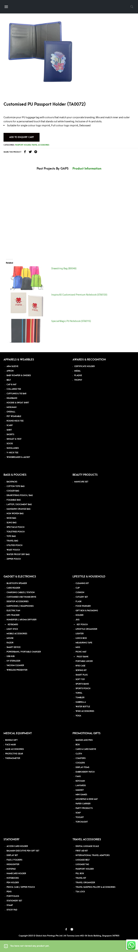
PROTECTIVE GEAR (14, 754)
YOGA (78, 716)
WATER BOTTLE (83, 707)
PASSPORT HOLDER (85, 869)
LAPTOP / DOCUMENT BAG (19, 504)
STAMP (10, 905)
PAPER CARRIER (83, 804)
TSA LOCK (80, 892)
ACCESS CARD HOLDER (17, 846)
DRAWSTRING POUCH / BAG (20, 495)
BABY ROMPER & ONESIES (19, 375)
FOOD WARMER (83, 606)
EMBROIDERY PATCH (85, 772)
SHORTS (10, 434)
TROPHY (78, 380)
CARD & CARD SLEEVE (86, 749)
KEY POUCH (82, 625)
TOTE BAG (11, 536)
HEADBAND (12, 398)
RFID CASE (80, 666)
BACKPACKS (12, 482)
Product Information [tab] (87, 168)
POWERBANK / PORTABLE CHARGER (24, 652)
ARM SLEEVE (12, 366)
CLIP (78, 588)
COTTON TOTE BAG (16, 486)
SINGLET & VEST (14, 439)
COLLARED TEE (14, 389)
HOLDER (79, 615)
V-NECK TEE (12, 453)
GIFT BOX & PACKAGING (87, 611)
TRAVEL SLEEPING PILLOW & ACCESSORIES (95, 887)
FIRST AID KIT (82, 851)
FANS (78, 776)
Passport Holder (23, 145)
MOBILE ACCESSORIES (17, 634)
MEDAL (77, 371)
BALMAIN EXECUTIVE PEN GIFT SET (23, 851)
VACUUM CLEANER (15, 665)
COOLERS (80, 763)
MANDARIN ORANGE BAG (18, 509)
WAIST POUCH (13, 550)
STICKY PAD (12, 910)
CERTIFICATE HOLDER (84, 366)
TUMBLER (80, 698)
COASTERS (80, 758)
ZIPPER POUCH (14, 559)
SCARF (10, 425)
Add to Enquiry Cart (21, 137)
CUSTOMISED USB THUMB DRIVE (21, 597)
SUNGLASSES (13, 448)
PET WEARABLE (14, 416)
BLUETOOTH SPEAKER (17, 583)
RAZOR (10, 643)
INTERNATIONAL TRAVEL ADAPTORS (93, 855)
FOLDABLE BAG (14, 500)
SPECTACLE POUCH (15, 527)
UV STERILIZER (13, 661)
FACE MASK (10, 745)
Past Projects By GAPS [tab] (52, 168)
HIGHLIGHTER (13, 864)
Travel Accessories (40, 145)
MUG (78, 647)
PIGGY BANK (82, 657)
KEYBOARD (13, 625)
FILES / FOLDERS (14, 860)
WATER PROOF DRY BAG (18, 554)
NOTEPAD (11, 869)
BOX (78, 745)
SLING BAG (11, 523)
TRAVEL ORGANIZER (85, 883)
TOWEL (79, 693)
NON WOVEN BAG (15, 513)
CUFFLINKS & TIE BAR (16, 394)
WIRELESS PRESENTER (17, 670)
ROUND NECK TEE (15, 421)
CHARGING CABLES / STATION (21, 592)
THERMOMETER (12, 758)
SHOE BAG (11, 518)
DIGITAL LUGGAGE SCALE (87, 846)
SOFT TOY (80, 679)
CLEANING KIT (82, 583)
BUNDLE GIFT (11, 740)
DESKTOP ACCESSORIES (17, 601)
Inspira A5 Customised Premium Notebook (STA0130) (79, 294)
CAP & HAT (11, 384)
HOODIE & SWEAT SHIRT (18, 403)
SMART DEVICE (14, 647)
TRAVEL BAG (12, 541)
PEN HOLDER (13, 883)
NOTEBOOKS (13, 878)
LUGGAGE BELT (83, 860)
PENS (9, 892)
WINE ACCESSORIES (85, 711)
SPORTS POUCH (83, 688)
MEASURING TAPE (84, 643)
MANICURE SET (81, 482)
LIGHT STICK (12, 629)
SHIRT (9, 430)
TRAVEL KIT (81, 878)
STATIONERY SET (14, 901)
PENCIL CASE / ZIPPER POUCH (21, 887)
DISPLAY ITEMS (82, 767)
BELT (9, 380)
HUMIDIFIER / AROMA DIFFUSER (22, 620)
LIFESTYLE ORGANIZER (86, 629)
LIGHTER (80, 634)
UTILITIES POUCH (14, 545)
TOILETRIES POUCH (16, 532)
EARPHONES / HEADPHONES (20, 606)
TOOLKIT (80, 817)
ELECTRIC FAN (13, 611)
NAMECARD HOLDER (16, 873)
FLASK (78, 601)
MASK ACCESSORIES (14, 749)
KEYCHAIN (80, 781)
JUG (77, 620)
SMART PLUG (82, 675)
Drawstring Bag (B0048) (63, 268)
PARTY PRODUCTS (84, 808)
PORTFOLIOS (13, 896)
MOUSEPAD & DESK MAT (87, 799)
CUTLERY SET (82, 597)
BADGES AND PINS (84, 740)
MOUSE (10, 638)
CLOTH (79, 754)
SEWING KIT (81, 670)
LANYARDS (81, 785)
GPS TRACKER (13, 615)
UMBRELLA (81, 702)
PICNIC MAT (81, 652)
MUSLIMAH (11, 407)
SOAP (78, 813)
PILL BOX (80, 873)
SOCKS (10, 444)
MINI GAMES (81, 795)
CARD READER (13, 588)
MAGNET (80, 790)
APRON (10, 371)
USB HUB (10, 656)
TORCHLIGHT (82, 822)
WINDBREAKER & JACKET (18, 457)
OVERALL (11, 412)
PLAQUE (78, 375)
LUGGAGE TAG (82, 864)
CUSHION (80, 592)
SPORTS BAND (82, 684)
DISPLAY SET (12, 855)
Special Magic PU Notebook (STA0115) (71, 321)
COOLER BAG (13, 491)
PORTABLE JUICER (84, 661)
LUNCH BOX (81, 638)
